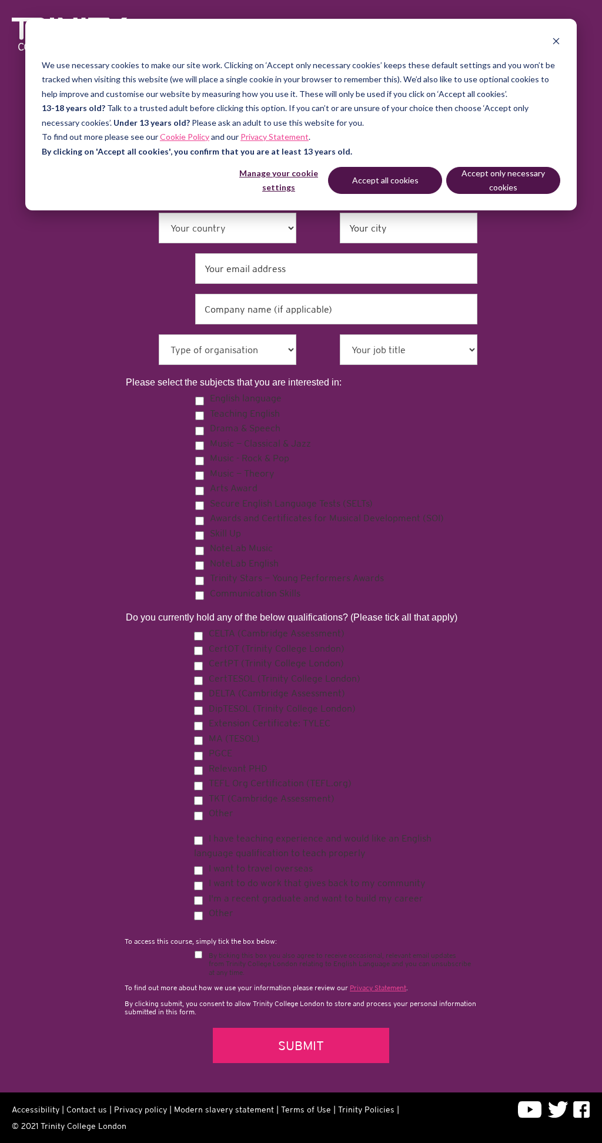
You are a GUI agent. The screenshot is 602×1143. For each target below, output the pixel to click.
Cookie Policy (184, 137)
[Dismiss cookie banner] (556, 42)
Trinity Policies (366, 1109)
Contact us (86, 1109)
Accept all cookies (385, 180)
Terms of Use (306, 1109)
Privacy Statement (274, 137)
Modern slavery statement (224, 1109)
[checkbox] (336, 495)
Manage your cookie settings (278, 180)
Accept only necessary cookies (503, 180)
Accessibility (35, 1109)
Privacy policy (140, 1109)
